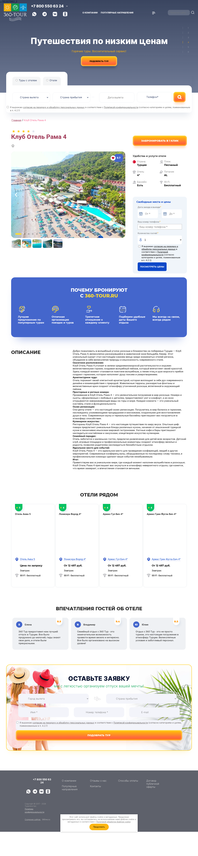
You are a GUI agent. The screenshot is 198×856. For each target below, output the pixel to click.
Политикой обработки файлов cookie (113, 822)
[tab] (186, 28)
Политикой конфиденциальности (121, 107)
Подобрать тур (99, 61)
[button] (160, 141)
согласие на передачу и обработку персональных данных (54, 107)
